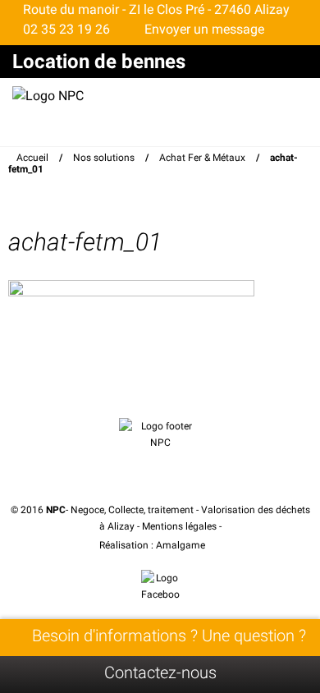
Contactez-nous (160, 672)
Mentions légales (179, 526)
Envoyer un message (202, 29)
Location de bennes (98, 61)
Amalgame (182, 545)
